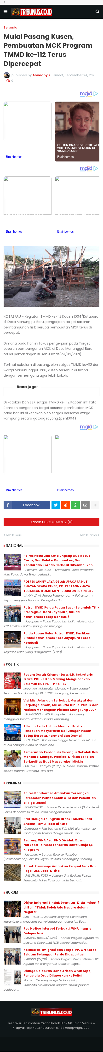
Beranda (10, 27)
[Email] (85, 505)
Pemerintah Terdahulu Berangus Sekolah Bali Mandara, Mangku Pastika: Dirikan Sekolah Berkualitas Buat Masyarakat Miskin (60, 757)
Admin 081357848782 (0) (51, 522)
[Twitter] (56, 505)
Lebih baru (14, 535)
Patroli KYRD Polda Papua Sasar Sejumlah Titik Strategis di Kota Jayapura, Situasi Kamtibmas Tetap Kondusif (61, 612)
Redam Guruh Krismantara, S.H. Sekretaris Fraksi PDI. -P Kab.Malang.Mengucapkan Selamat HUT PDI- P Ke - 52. (58, 679)
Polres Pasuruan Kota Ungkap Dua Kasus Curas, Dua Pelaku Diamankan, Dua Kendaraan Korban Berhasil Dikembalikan (58, 560)
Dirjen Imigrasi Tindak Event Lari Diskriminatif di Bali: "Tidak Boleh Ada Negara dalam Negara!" (61, 907)
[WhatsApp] (75, 505)
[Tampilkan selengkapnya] (95, 505)
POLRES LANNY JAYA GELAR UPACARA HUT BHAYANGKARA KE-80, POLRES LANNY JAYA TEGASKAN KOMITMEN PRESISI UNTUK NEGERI (58, 586)
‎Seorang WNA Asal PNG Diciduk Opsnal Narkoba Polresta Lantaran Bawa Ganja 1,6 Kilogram (58, 845)
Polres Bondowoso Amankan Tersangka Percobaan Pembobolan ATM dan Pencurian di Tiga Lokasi (59, 798)
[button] (5, 11)
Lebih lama (88, 535)
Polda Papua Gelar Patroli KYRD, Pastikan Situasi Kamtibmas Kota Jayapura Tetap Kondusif (57, 638)
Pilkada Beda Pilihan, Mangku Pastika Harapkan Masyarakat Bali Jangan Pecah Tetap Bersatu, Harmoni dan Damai (57, 731)
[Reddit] (65, 505)
